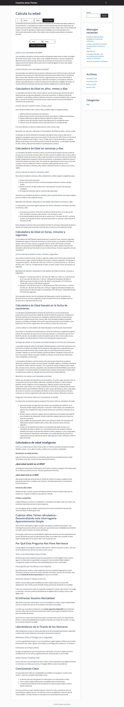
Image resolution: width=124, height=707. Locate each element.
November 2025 (91, 81)
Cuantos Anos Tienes (26, 2)
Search (88, 12)
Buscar (104, 15)
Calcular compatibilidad (37, 45)
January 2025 (90, 87)
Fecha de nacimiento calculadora (97, 61)
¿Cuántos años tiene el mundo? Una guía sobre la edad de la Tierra (96, 46)
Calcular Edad (48, 20)
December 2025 (91, 79)
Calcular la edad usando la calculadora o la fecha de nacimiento (94, 39)
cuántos (28, 449)
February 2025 (91, 84)
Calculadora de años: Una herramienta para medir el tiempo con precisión (95, 56)
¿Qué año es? (90, 51)
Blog (87, 104)
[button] (106, 3)
